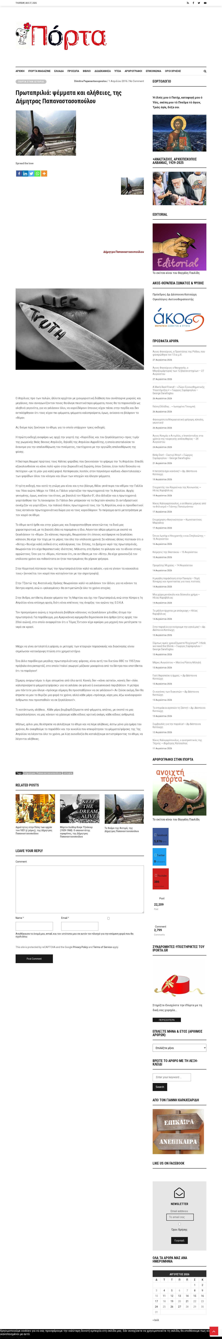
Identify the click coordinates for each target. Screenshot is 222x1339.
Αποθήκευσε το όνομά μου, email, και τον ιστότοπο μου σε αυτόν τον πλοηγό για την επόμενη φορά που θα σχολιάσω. (74, 935)
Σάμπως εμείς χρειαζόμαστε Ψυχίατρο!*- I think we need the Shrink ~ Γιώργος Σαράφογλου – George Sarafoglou (179, 646)
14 (187, 1296)
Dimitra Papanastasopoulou (90, 81)
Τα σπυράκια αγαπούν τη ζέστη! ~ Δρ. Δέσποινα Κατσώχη (179, 709)
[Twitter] (31, 172)
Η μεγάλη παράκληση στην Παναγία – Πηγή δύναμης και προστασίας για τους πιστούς (176, 580)
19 (171, 1301)
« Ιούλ (156, 1320)
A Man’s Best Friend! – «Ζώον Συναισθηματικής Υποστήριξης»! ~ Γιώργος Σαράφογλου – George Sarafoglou (179, 390)
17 (156, 1301)
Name (19, 918)
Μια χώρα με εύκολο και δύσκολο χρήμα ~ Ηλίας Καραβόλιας (176, 596)
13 (179, 1296)
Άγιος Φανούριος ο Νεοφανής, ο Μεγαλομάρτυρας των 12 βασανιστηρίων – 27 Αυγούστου (178, 370)
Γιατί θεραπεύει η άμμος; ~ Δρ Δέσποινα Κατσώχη (175, 677)
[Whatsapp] (37, 172)
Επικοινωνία (153, 71)
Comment (21, 861)
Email (64, 918)
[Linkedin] (25, 172)
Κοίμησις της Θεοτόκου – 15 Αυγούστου (175, 552)
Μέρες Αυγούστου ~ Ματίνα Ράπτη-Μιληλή (177, 662)
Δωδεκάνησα (103, 71)
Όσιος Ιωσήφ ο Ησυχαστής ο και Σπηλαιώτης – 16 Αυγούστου (179, 537)
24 (156, 1306)
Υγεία (117, 71)
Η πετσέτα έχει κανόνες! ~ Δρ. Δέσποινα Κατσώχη (175, 473)
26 (171, 1306)
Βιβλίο (87, 71)
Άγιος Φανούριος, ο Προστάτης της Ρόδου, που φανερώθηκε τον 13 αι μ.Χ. (179, 353)
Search (160, 1087)
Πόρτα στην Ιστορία (31, 81)
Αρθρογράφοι (133, 71)
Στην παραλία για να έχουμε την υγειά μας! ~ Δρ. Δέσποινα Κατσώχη (179, 628)
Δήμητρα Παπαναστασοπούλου (123, 252)
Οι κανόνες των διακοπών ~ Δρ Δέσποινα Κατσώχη (176, 693)
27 (179, 1306)
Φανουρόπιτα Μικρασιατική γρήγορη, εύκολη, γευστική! (178, 421)
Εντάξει (5, 1337)
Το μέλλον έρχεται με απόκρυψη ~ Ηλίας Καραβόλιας (175, 612)
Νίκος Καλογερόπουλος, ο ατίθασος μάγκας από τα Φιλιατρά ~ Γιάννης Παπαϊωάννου (179, 505)
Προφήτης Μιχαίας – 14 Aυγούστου (173, 565)
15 (194, 1296)
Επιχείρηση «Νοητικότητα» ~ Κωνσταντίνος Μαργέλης (177, 521)
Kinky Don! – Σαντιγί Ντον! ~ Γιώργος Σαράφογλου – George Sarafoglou (173, 456)
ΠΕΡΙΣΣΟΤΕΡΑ (167, 1020)
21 (187, 1301)
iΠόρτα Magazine (39, 71)
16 (202, 1296)
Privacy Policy (80, 947)
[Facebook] (19, 172)
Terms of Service (102, 947)
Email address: (179, 1211)
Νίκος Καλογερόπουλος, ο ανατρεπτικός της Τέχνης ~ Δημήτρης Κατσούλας (177, 742)
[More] (44, 172)
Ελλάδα (59, 71)
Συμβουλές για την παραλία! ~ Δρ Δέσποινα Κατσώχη (177, 725)
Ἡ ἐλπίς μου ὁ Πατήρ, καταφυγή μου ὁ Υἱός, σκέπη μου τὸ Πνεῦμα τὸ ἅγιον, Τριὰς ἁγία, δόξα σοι (177, 102)
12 (171, 1296)
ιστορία (67, 773)
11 (164, 1296)
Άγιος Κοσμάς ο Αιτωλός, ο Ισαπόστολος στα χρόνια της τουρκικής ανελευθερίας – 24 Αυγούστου (178, 438)
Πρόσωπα (73, 71)
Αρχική (20, 71)
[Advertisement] (158, 34)
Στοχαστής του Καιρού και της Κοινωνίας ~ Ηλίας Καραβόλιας (177, 489)
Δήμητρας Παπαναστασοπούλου (42, 773)
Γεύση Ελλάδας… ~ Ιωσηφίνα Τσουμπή (174, 406)
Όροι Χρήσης (173, 71)
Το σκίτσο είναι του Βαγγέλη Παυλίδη (176, 273)
